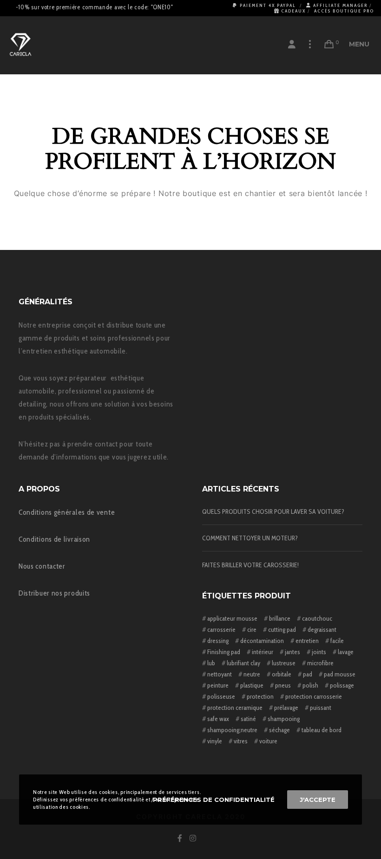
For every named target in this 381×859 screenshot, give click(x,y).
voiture (268, 741)
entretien (307, 640)
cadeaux (293, 11)
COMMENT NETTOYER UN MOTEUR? (250, 538)
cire (251, 629)
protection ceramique (235, 707)
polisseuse (221, 696)
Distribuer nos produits (54, 593)
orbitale (281, 674)
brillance (279, 618)
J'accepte (317, 799)
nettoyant (219, 674)
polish (310, 685)
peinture (218, 685)
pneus (283, 685)
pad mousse (339, 674)
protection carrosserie (313, 696)
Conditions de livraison (54, 539)
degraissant (322, 629)
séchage (279, 730)
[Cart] (329, 44)
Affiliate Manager (340, 5)
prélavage (286, 707)
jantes (292, 652)
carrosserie (221, 629)
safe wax (218, 719)
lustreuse (284, 663)
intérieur (262, 652)
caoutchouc (317, 618)
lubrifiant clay (243, 663)
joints (319, 652)
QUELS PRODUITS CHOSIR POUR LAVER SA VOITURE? (273, 511)
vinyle (214, 741)
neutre (251, 674)
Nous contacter (42, 566)
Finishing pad (223, 652)
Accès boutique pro (344, 11)
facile (337, 640)
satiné (248, 719)
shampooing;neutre (232, 730)
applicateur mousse (232, 618)
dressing (218, 640)
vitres (241, 741)
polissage (342, 685)
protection (260, 696)
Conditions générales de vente (67, 512)
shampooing (284, 719)
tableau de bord (322, 730)
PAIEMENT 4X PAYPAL (268, 5)
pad (307, 674)
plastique (251, 685)
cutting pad (282, 629)
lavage (346, 652)
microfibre (320, 663)
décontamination (262, 640)
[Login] (292, 44)
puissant (320, 707)
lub (211, 663)
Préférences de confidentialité (214, 799)
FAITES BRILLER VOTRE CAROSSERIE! (250, 565)
